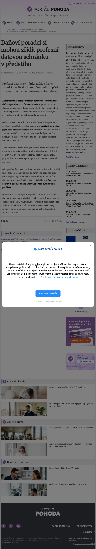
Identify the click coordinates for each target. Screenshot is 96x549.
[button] (48, 301)
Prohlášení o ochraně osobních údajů (58, 277)
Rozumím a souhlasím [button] (48, 293)
